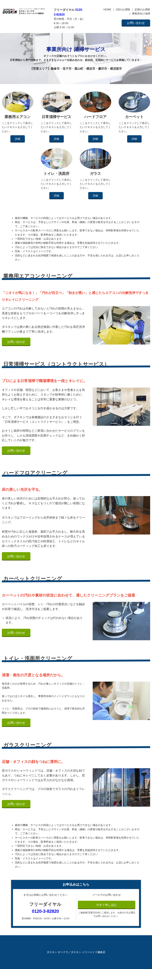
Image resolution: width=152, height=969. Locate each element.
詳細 (17, 138)
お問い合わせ (136, 22)
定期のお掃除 (142, 9)
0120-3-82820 (45, 911)
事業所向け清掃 (141, 13)
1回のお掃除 (123, 9)
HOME (107, 9)
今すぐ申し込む (106, 904)
